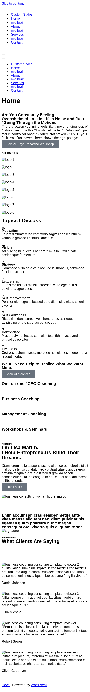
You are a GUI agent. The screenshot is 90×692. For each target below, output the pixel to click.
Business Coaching (21, 399)
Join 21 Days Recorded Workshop (30, 144)
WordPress (39, 685)
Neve (6, 685)
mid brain (18, 22)
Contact (16, 42)
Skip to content (13, 3)
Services (17, 34)
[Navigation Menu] (3, 54)
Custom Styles (21, 14)
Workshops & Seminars (24, 429)
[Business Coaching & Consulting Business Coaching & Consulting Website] (14, 7)
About (15, 26)
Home (15, 18)
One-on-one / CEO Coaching (29, 383)
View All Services (18, 374)
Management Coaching (24, 414)
